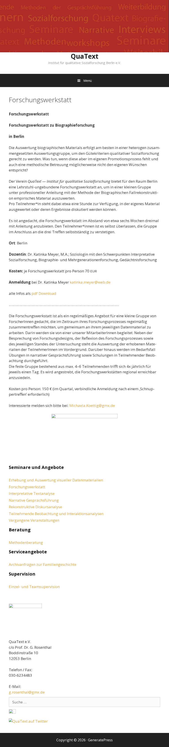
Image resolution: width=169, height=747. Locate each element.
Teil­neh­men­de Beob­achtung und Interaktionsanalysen (56, 513)
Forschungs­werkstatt (27, 486)
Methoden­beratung (26, 542)
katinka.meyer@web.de (90, 282)
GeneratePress (100, 740)
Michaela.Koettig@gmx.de (92, 405)
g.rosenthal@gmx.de (27, 692)
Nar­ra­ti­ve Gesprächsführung (34, 500)
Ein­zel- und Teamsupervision (34, 586)
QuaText (84, 56)
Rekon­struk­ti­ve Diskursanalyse (35, 506)
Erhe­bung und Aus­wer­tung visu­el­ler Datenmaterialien (56, 480)
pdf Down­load (43, 293)
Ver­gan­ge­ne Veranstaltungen (34, 520)
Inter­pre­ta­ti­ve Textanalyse (32, 493)
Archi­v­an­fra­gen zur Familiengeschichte (42, 564)
